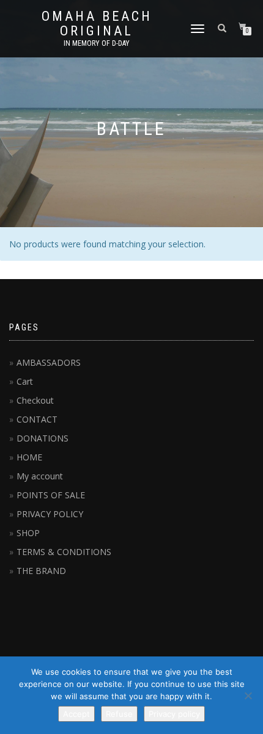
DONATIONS (43, 438)
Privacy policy (174, 714)
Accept (76, 714)
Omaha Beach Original (97, 23)
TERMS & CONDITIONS (64, 552)
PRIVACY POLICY (50, 514)
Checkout (35, 400)
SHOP (28, 533)
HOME (29, 457)
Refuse (119, 714)
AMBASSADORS (49, 362)
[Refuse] (248, 695)
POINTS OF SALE (51, 495)
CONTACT (37, 419)
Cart (25, 381)
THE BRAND (41, 570)
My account (40, 476)
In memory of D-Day (97, 43)
